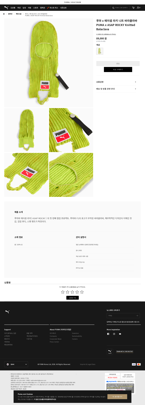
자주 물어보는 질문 (10, 333)
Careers (75, 339)
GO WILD (53, 333)
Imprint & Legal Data (87, 364)
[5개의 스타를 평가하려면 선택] (82, 292)
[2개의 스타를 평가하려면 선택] (67, 292)
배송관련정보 (8, 345)
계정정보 (7, 342)
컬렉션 (10, 14)
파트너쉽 (18, 14)
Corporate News (55, 339)
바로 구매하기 (118, 69)
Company (53, 336)
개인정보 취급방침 (112, 377)
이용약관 (29, 339)
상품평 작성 (72, 298)
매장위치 (7, 339)
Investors (75, 333)
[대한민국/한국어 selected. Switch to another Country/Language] (16, 364)
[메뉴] (139, 8)
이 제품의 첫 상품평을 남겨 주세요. (106, 34)
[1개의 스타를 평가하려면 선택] (63, 292)
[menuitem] (12, 7)
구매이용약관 (112, 374)
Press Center (54, 342)
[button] (99, 51)
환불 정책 (29, 333)
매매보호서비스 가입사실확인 (123, 390)
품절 (118, 63)
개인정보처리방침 (32, 336)
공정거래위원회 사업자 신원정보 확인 (127, 376)
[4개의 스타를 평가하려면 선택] (77, 292)
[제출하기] (113, 8)
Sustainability (77, 336)
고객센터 (7, 336)
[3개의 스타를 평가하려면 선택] (72, 292)
